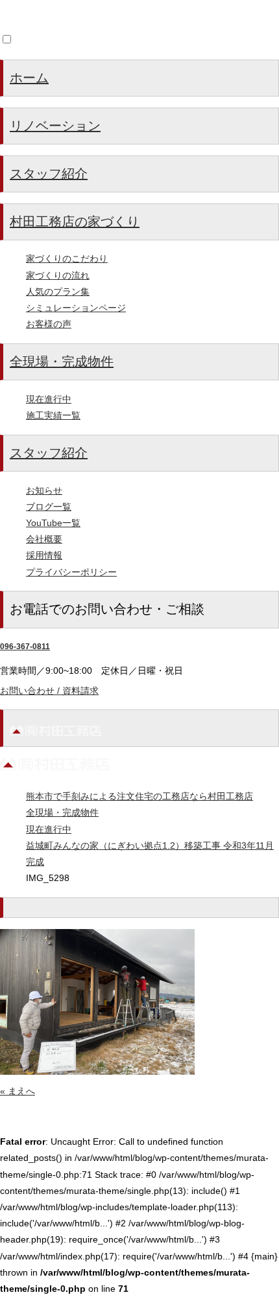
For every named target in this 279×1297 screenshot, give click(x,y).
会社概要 (44, 539)
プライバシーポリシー (71, 572)
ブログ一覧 (48, 506)
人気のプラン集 (58, 291)
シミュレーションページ (76, 308)
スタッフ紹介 (49, 173)
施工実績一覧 (53, 415)
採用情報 (44, 555)
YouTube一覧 (53, 523)
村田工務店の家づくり (75, 221)
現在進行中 (48, 399)
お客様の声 (48, 324)
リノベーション (55, 126)
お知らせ (44, 490)
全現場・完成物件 (62, 361)
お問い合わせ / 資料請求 (49, 690)
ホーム (29, 78)
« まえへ (17, 1091)
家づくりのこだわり (67, 258)
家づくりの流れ (58, 275)
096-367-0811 (25, 646)
